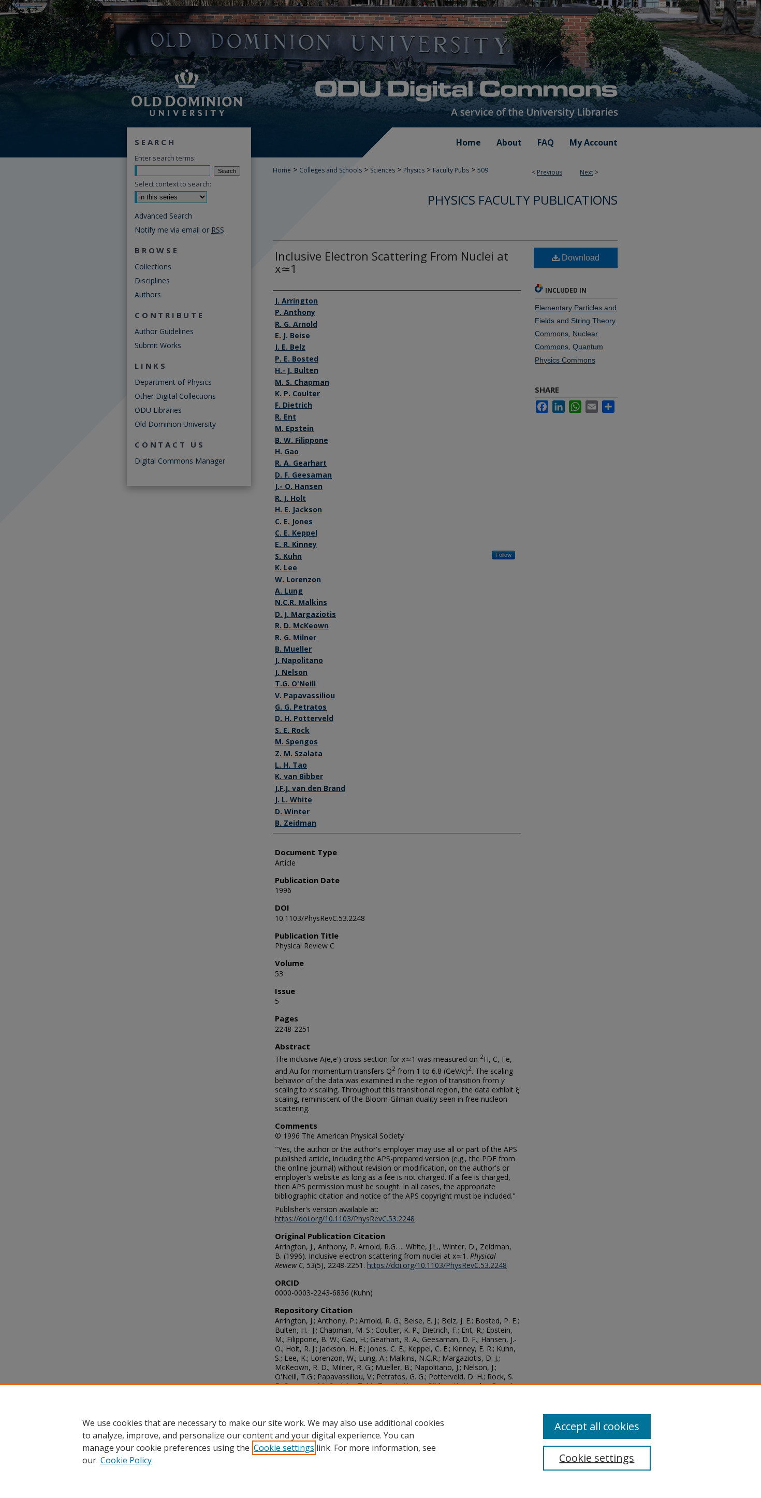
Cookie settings (284, 1447)
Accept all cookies (596, 1426)
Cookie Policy (126, 1460)
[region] (380, 1441)
